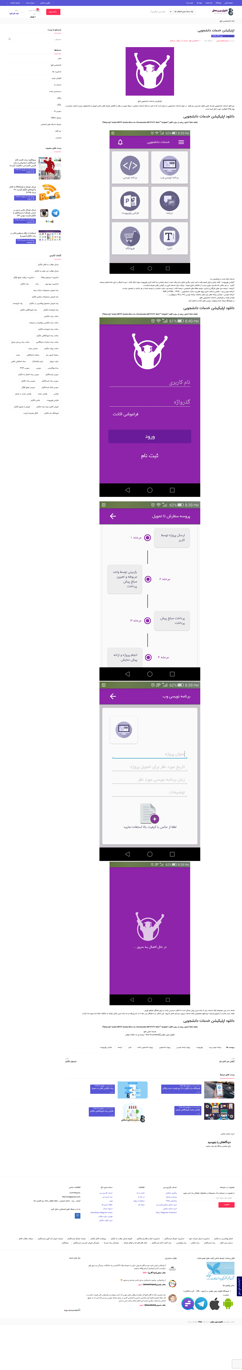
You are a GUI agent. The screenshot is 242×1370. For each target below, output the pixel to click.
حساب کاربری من (106, 1193)
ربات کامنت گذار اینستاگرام (161, 1243)
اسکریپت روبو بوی (52, 284)
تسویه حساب (30, 3)
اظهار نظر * (207, 41)
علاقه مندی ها (107, 1204)
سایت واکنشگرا (37, 361)
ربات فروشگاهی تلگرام (28, 310)
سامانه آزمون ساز (52, 355)
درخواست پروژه (139, 1201)
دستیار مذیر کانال (226, 1243)
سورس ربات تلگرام (28, 381)
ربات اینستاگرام (209, 1243)
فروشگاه (218, 3)
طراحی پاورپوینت (106, 1047)
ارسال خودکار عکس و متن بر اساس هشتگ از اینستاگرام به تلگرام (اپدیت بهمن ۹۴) (24, 213)
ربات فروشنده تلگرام (51, 310)
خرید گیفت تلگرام (105, 1220)
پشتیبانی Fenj (171, 1201)
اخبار (59, 58)
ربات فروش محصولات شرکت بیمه (46, 290)
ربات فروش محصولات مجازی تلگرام (45, 297)
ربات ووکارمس (181, 1243)
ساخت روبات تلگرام (51, 348)
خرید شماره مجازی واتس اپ (166, 1204)
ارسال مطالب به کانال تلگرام (48, 264)
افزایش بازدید (56, 78)
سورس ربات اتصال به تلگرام (28, 374)
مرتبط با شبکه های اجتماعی (51, 124)
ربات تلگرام (25, 284)
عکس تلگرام (35, 400)
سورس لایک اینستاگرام (50, 387)
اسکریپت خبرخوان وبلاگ (50, 277)
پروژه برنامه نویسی (183, 1047)
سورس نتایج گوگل (28, 387)
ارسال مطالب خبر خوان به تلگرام (47, 271)
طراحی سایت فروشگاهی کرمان (188, 1109)
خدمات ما (184, 41)
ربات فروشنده (18, 303)
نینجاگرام (65, 1243)
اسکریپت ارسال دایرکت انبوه (199, 1238)
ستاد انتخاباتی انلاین (18, 361)
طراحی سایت (42, 394)
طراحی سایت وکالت (105, 1216)
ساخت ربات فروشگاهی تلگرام (48, 335)
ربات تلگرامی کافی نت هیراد (102, 1088)
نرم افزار (172, 41)
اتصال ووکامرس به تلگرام (223, 1238)
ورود (111, 1201)
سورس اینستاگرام (52, 374)
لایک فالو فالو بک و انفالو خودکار (135, 1243)
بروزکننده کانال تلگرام (98, 1238)
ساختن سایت (33, 348)
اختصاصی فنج (225, 21)
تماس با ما (189, 3)
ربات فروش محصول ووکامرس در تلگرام (44, 303)
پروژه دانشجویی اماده (145, 1047)
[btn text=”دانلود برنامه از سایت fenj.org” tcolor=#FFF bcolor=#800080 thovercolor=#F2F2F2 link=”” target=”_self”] (150, 122)
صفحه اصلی (228, 3)
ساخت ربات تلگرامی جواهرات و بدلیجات (44, 322)
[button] (34, 13)
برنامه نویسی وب (215, 1047)
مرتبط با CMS (56, 118)
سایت (18, 355)
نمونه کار (199, 3)
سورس (38, 368)
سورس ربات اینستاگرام (50, 381)
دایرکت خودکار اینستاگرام (77, 1238)
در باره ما (141, 1197)
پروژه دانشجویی (164, 1047)
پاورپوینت (199, 1047)
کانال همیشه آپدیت (30, 413)
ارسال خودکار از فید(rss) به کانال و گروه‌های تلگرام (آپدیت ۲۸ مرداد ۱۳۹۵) (22, 189)
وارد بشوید (210, 1146)
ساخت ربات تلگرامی (51, 316)
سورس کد (57, 111)
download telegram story (101, 1212)
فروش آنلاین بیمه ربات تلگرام (48, 406)
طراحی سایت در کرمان (23, 394)
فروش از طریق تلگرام (22, 406)
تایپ (129, 1047)
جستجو (51, 12)
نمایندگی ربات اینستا (111, 1243)
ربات (37, 284)
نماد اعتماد (208, 3)
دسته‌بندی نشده (55, 91)
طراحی (56, 394)
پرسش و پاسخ (171, 1197)
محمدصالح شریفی (222, 41)
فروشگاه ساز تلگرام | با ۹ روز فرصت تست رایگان (181, 1088)
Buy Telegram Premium (166, 1212)
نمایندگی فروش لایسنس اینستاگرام (86, 1243)
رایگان (178, 41)
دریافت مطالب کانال (26, 1238)
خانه (232, 21)
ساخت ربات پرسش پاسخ (20, 342)
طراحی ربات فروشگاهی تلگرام (101, 1111)
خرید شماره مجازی (227, 1134)
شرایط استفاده (15, 3)
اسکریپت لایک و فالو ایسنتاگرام (148, 1238)
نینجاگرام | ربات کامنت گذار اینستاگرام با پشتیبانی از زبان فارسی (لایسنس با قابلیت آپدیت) (23, 163)
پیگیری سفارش (45, 3)
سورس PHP (25, 368)
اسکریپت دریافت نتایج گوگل (23, 277)
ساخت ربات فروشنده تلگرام (48, 329)
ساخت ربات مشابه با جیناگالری (47, 342)
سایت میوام (54, 361)
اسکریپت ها (56, 71)
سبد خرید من (107, 1197)
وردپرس (58, 137)
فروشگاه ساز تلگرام (51, 413)
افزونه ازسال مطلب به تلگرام (121, 1238)
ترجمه (120, 1047)
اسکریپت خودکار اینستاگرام (174, 1238)
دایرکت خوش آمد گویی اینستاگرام (50, 1238)
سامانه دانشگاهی (33, 355)
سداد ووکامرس (53, 368)
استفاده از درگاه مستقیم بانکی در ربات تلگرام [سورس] (23, 235)
